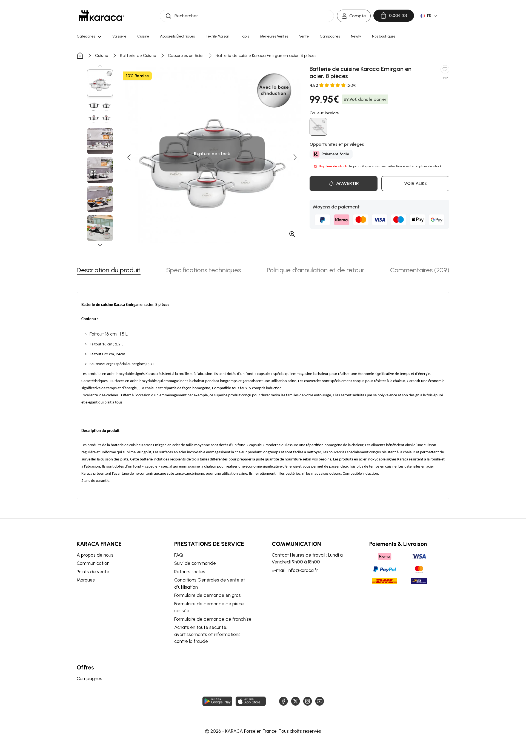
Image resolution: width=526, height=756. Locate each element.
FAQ (178, 555)
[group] (100, 83)
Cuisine (101, 55)
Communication (93, 563)
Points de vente (93, 571)
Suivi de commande (195, 563)
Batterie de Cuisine (138, 55)
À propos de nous (95, 555)
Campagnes (89, 678)
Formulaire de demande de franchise (212, 619)
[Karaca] (102, 15)
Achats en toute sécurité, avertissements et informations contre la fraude (207, 634)
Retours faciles (189, 571)
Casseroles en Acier (186, 55)
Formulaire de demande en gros (207, 595)
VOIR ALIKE (415, 183)
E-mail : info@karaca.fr (295, 570)
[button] (100, 66)
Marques (86, 580)
